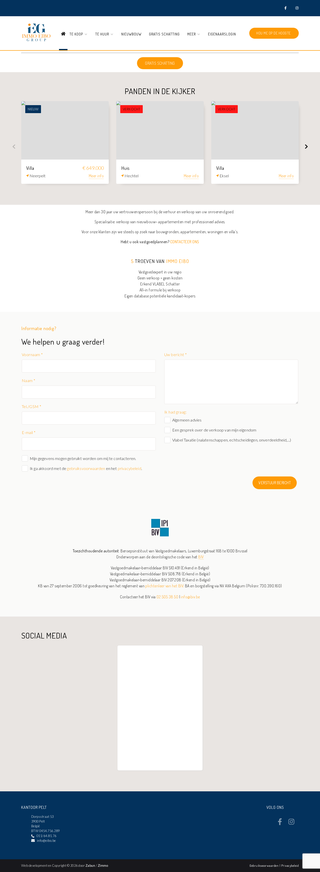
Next (306, 146)
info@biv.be (190, 596)
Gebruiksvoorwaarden (265, 866)
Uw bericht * (175, 354)
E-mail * (29, 432)
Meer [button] (192, 34)
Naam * (29, 380)
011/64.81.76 (46, 836)
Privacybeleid (290, 866)
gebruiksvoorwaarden (86, 468)
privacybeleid (129, 468)
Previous (13, 146)
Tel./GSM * (32, 406)
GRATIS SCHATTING (160, 63)
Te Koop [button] (77, 34)
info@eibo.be (46, 841)
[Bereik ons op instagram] (291, 823)
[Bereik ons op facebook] (279, 823)
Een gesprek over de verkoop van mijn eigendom (214, 430)
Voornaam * (32, 354)
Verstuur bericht (274, 482)
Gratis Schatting (164, 34)
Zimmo (103, 866)
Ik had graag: (175, 412)
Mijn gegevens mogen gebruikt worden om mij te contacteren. (83, 458)
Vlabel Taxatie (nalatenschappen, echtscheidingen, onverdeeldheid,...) (231, 439)
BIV (201, 556)
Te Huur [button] (102, 34)
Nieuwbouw (131, 34)
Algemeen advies (187, 420)
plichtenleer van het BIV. (164, 585)
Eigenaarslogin (222, 34)
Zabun (90, 866)
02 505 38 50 (167, 596)
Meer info (96, 175)
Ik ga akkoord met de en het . (86, 468)
